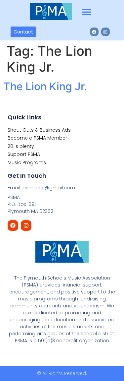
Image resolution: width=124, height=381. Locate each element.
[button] (86, 11)
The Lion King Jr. (45, 86)
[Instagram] (105, 32)
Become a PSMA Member (37, 138)
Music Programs (27, 162)
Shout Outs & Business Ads (39, 130)
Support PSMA (24, 154)
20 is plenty (21, 146)
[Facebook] (94, 32)
